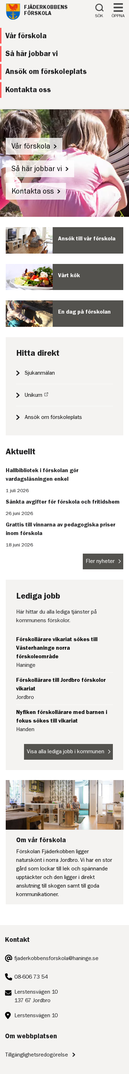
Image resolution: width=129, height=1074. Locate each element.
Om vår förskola (41, 839)
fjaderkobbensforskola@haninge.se (56, 958)
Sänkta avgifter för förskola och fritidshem (63, 502)
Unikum (33, 395)
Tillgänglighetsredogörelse (36, 1055)
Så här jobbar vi (36, 169)
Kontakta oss (32, 191)
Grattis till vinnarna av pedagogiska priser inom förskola (60, 529)
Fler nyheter (100, 561)
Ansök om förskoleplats (53, 417)
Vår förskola (30, 146)
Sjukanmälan (40, 373)
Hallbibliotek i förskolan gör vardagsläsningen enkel (42, 475)
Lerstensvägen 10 (36, 1015)
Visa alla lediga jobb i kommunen (65, 751)
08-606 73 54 (31, 977)
